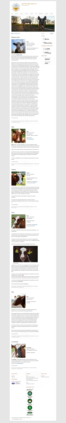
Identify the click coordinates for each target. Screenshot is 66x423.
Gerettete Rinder (26, 163)
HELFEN (31, 13)
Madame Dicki (15, 37)
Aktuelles (16, 13)
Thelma (13, 169)
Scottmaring (18, 122)
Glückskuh (13, 368)
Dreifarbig (35, 367)
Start (12, 13)
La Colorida (14, 341)
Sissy (12, 212)
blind (35, 163)
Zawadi (12, 327)
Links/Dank (46, 13)
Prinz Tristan (22, 144)
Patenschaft (35, 181)
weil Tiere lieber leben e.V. (29, 3)
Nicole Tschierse (19, 163)
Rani (12, 292)
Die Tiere (26, 13)
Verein (21, 13)
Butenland (31, 367)
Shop (36, 13)
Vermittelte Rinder (26, 367)
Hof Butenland (20, 363)
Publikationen (41, 13)
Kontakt (51, 13)
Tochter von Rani (21, 287)
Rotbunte (14, 122)
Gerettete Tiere (31, 163)
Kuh (36, 163)
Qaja (12, 127)
